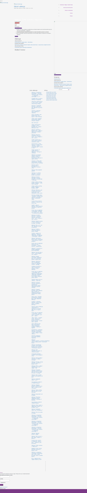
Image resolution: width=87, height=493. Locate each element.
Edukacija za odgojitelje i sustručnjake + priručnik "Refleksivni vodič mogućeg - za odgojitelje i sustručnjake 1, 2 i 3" (37, 94)
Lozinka (1, 478)
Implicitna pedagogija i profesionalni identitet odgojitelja (36, 337)
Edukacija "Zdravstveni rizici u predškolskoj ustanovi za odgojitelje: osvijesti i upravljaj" (36, 263)
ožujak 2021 (53, 97)
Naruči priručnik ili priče (68, 7)
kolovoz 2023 (53, 93)
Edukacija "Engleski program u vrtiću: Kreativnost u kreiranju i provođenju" (37, 222)
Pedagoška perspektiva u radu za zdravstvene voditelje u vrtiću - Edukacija (36, 268)
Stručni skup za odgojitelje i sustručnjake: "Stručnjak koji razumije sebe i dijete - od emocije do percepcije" (37, 211)
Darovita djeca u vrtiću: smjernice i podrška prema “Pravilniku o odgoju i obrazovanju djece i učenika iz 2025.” (37, 146)
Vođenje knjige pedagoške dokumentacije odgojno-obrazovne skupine (37, 119)
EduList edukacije (19, 6)
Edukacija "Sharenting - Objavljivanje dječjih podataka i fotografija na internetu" (36, 398)
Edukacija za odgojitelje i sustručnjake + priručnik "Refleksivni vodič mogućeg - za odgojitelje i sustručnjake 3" (37, 429)
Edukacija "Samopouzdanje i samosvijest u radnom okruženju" (37, 359)
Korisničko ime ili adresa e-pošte (6, 475)
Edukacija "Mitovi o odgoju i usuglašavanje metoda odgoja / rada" (37, 367)
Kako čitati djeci (35, 122)
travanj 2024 (48, 93)
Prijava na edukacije (69, 10)
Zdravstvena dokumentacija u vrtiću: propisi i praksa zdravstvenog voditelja (37, 102)
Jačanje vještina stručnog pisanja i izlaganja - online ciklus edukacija (37, 183)
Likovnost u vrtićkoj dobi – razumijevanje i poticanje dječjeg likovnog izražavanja (37, 162)
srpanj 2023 (48, 94)
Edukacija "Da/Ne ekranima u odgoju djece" (37, 446)
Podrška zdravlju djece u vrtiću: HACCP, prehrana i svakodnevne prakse (37, 141)
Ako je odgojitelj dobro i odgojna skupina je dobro (37, 459)
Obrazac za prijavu (18, 28)
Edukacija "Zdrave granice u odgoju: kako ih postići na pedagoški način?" (37, 406)
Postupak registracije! (4, 492)
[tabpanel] (34, 33)
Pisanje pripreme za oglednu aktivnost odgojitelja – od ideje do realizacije (36, 151)
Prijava (71, 16)
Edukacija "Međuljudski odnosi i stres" (36, 379)
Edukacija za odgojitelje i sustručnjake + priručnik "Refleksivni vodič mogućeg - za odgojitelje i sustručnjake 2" (37, 423)
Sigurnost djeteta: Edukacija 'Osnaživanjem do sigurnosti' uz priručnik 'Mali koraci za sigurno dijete (37, 308)
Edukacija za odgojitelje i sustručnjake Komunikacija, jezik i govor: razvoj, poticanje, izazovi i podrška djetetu (37, 454)
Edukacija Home (57, 78)
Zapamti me (3, 482)
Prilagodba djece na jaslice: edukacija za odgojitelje (37, 99)
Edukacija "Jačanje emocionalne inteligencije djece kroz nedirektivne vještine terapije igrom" (36, 258)
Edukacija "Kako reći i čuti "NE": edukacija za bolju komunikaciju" (37, 226)
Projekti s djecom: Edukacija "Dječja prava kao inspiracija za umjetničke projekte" (37, 206)
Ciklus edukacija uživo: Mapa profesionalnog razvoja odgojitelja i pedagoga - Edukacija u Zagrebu (36, 325)
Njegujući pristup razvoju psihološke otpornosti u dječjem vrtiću (37, 449)
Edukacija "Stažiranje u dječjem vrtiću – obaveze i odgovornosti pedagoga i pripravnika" (37, 131)
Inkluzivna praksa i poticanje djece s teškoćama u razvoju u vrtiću (36, 166)
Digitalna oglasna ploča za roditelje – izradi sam (37, 280)
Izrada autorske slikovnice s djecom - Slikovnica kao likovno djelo (37, 202)
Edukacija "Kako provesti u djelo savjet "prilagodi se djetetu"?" (37, 437)
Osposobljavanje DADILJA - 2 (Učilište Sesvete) (37, 382)
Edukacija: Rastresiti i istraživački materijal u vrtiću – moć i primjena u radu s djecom (37, 136)
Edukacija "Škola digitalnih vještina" (37, 170)
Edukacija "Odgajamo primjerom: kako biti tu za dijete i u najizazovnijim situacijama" (37, 386)
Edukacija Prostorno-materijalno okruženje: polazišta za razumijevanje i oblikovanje (37, 178)
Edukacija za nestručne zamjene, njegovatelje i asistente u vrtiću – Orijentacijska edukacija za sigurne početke (37, 157)
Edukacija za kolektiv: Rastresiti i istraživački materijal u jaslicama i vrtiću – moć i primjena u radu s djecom (37, 217)
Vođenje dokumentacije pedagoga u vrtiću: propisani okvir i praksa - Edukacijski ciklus (37, 126)
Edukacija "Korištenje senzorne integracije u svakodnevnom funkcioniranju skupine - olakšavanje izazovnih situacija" (36, 285)
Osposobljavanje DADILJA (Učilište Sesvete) (37, 402)
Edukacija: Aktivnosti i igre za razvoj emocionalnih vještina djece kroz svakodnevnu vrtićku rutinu (37, 191)
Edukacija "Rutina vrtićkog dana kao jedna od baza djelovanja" (37, 391)
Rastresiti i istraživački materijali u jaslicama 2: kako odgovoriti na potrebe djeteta (37, 107)
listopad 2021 (48, 96)
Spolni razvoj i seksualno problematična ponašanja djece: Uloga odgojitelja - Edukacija (37, 298)
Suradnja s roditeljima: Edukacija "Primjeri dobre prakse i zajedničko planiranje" (37, 303)
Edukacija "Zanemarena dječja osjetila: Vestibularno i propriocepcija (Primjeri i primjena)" (37, 240)
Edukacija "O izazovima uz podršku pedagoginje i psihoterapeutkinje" (37, 249)
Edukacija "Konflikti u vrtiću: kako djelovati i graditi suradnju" (36, 230)
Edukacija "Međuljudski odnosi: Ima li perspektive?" (37, 409)
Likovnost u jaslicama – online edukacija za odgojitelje (36, 111)
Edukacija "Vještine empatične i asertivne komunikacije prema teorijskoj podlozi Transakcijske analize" (40, 341)
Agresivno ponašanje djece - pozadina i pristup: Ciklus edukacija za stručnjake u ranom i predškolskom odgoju (37, 197)
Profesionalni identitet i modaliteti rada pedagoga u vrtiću (37, 355)
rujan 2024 (54, 92)
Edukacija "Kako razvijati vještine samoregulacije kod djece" (37, 376)
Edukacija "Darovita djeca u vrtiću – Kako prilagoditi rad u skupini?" (37, 253)
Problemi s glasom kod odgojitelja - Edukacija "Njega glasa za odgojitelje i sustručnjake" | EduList (37, 235)
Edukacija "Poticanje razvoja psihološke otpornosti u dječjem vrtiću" (37, 363)
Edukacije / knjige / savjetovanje (66, 4)
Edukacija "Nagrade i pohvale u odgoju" (36, 434)
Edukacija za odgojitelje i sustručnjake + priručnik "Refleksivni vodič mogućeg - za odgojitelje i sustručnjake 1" (37, 417)
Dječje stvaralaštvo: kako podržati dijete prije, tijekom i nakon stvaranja (37, 115)
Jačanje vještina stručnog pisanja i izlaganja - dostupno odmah (37, 187)
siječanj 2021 (53, 98)
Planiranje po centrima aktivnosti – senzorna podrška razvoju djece (36, 174)
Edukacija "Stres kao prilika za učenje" (37, 412)
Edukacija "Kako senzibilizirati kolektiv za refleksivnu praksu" (37, 351)
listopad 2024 (49, 92)
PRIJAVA (16, 36)
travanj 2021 (48, 97)
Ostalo (71, 13)
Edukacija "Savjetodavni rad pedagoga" (37, 394)
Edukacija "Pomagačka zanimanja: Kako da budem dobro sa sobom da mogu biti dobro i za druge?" (37, 371)
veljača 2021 (48, 98)
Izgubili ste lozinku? (4, 487)
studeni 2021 (53, 94)
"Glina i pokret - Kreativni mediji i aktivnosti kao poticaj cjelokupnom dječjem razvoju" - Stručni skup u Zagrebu (37, 319)
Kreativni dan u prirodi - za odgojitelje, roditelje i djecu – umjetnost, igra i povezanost (37, 442)
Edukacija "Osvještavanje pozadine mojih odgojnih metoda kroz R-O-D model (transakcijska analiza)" (37, 346)
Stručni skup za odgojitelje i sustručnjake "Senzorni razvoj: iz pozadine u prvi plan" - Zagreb (37, 314)
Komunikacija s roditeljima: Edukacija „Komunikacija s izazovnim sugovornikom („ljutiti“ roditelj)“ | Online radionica (37, 332)
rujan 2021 (54, 96)
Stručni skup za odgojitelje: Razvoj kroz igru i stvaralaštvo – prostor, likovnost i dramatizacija (37, 245)
